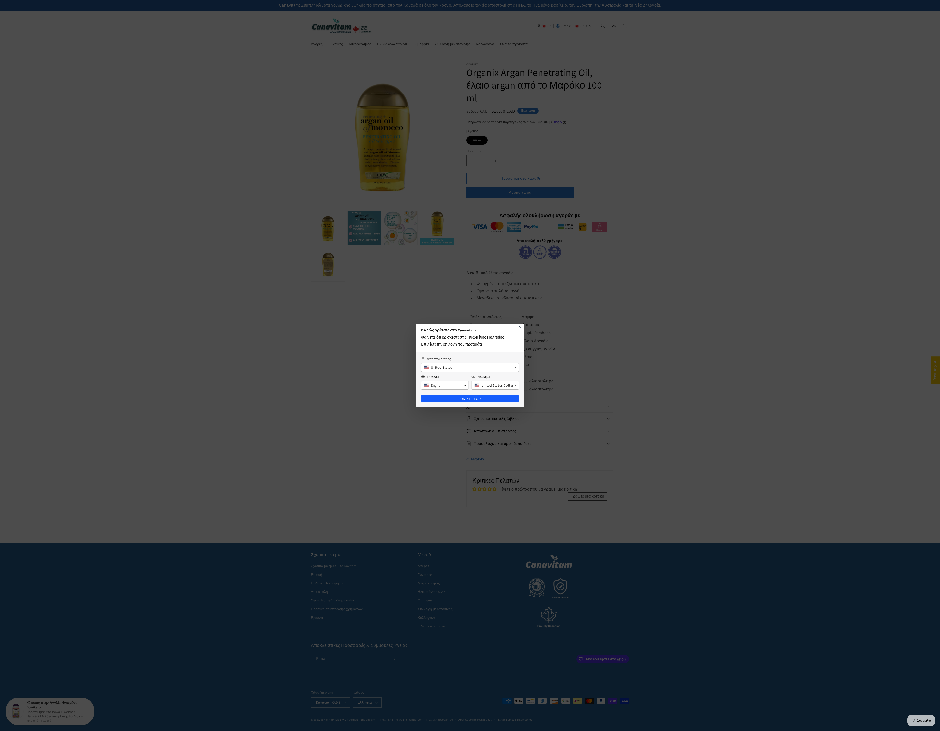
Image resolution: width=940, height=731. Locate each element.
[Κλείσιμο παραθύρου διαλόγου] (520, 327)
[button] (470, 367)
